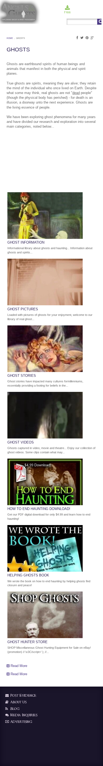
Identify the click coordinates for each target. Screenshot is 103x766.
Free (67, 12)
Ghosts (20, 38)
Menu (97, 12)
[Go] (99, 22)
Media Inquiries (23, 715)
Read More (18, 666)
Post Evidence (22, 695)
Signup (86, 12)
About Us (18, 702)
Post (76, 12)
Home (10, 38)
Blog (14, 709)
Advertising (20, 722)
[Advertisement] (33, 159)
